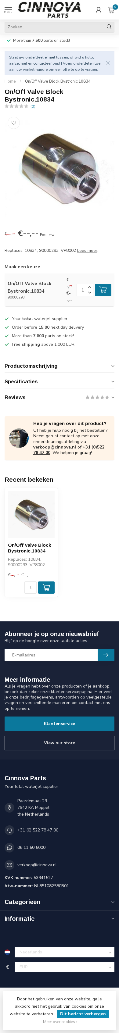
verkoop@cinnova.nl (54, 447)
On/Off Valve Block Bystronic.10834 (58, 81)
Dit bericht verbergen (83, 1014)
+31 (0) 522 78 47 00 (37, 830)
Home (10, 81)
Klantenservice (59, 724)
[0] (111, 10)
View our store (59, 743)
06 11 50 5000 (31, 847)
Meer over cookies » (60, 1021)
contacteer (42, 63)
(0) (33, 106)
